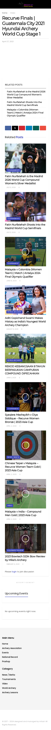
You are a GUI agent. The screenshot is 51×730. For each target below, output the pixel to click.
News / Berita (13, 457)
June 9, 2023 (11, 378)
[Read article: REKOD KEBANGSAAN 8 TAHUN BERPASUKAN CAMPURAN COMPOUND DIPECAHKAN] (25, 348)
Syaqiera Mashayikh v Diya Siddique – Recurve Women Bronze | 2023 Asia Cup (22, 418)
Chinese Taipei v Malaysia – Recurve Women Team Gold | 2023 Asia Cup (23, 467)
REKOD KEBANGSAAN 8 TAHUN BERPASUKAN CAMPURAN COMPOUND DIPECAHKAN (25, 370)
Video (12, 13)
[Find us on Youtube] (7, 715)
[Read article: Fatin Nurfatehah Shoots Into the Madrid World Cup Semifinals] (25, 207)
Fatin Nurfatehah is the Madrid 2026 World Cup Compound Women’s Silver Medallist (26, 94)
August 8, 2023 (12, 329)
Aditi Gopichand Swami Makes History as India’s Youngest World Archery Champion (25, 321)
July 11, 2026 (11, 187)
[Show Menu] (3, 4)
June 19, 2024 (11, 281)
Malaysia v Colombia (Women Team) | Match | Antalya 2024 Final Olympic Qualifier (25, 112)
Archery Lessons (10, 692)
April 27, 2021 (8, 41)
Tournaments (13, 170)
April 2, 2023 (11, 426)
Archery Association (12, 648)
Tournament (13, 263)
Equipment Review (15, 550)
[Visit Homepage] (25, 4)
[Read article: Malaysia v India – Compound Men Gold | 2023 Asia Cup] (25, 493)
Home (4, 13)
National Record (10, 657)
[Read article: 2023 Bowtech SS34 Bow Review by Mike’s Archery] (25, 538)
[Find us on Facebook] (3, 715)
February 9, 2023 (12, 564)
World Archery (14, 312)
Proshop (6, 661)
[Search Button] (47, 4)
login (14, 571)
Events (5, 652)
